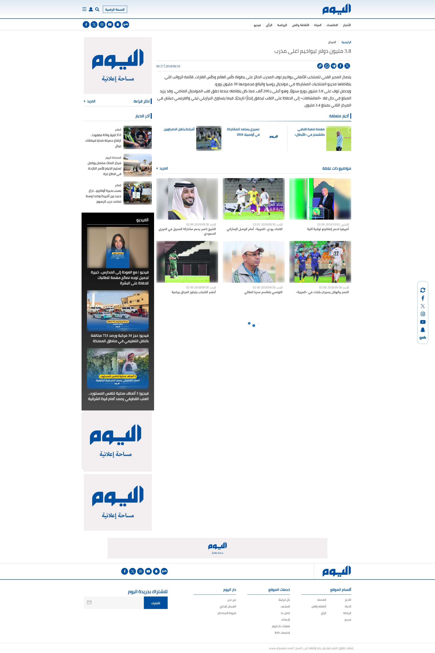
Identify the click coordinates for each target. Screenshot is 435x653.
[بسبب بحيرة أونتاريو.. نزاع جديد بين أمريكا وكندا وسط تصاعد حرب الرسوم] (137, 193)
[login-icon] (91, 9)
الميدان (332, 42)
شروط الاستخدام (227, 613)
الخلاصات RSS (282, 632)
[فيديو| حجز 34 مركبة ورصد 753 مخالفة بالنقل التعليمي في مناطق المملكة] (118, 310)
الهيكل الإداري (228, 606)
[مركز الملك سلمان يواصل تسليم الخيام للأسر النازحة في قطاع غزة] (137, 165)
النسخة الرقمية (115, 9)
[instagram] (102, 24)
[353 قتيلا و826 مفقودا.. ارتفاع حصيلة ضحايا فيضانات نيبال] (137, 137)
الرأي (269, 25)
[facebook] (86, 24)
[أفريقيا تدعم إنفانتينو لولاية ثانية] (320, 199)
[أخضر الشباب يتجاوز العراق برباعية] (187, 261)
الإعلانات (285, 619)
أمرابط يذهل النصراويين (179, 129)
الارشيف (285, 606)
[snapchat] (117, 24)
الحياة (317, 25)
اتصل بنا (285, 613)
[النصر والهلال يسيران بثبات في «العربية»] (320, 261)
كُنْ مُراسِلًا (284, 599)
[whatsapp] (327, 66)
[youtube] (109, 24)
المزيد (163, 168)
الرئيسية (346, 42)
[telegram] (333, 66)
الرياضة (282, 25)
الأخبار (347, 25)
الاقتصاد (332, 25)
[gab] (125, 24)
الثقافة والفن (300, 25)
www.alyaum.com (280, 648)
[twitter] (94, 24)
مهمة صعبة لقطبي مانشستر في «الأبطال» (309, 131)
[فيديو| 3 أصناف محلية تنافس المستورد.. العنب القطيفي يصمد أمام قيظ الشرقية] (118, 368)
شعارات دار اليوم (281, 626)
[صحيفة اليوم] (332, 9)
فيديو (257, 25)
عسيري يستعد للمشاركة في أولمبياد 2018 (243, 131)
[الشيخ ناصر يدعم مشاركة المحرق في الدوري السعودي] (187, 199)
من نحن (231, 599)
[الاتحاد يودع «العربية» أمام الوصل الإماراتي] (254, 199)
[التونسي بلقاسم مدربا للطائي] (254, 261)
